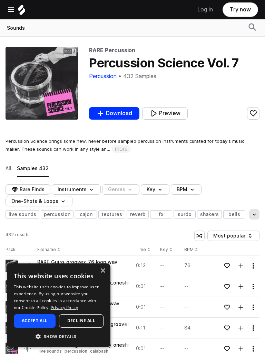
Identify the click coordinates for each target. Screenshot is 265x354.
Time (143, 250)
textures (111, 214)
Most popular (232, 237)
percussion (57, 214)
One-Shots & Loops (34, 201)
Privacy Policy (64, 307)
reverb (138, 214)
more (121, 149)
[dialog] (58, 305)
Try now (240, 9)
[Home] (21, 11)
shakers (209, 214)
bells (234, 214)
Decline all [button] (81, 321)
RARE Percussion (112, 50)
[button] (59, 336)
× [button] (102, 270)
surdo (185, 214)
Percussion (103, 76)
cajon (86, 214)
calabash (99, 351)
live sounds (22, 214)
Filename (46, 250)
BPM (182, 189)
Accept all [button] (35, 321)
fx (161, 214)
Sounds (16, 28)
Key (167, 250)
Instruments (72, 189)
